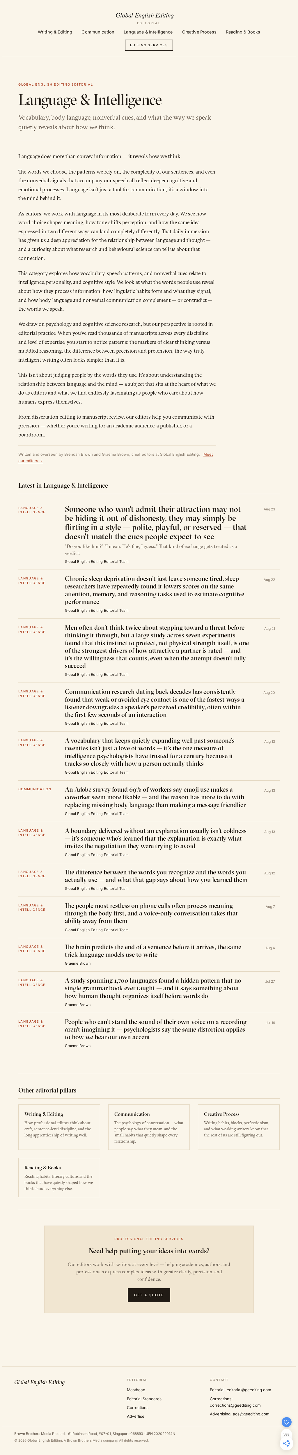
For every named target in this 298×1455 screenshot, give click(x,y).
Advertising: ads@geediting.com (239, 1414)
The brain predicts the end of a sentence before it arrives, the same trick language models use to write (153, 951)
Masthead (136, 1389)
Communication (97, 31)
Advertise (135, 1416)
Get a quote (149, 1295)
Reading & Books (243, 31)
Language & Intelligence (148, 31)
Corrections (137, 1407)
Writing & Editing (55, 31)
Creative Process (199, 31)
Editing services (149, 45)
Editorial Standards (144, 1398)
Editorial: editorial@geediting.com (240, 1389)
